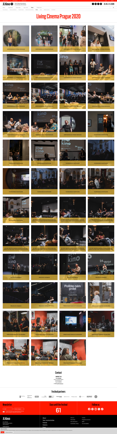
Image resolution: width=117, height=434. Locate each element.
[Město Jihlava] (36, 396)
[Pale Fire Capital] (59, 397)
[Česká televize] (66, 396)
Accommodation (85, 423)
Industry (45, 425)
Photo (37, 9)
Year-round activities (48, 420)
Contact (83, 417)
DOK (95, 3)
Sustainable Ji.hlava (75, 423)
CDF (101, 3)
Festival (45, 422)
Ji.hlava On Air (24, 0)
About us (72, 417)
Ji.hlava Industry (15, 0)
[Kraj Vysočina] (44, 397)
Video (41, 9)
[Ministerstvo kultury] (22, 397)
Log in (106, 0)
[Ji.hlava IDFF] (8, 4)
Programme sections (86, 419)
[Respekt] (89, 397)
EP (98, 3)
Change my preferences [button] (9, 432)
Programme (10, 7)
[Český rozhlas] (74, 396)
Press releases (5, 9)
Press (32, 7)
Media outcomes (46, 9)
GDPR (83, 421)
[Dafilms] (95, 396)
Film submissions (74, 421)
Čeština (112, 0)
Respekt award (21, 9)
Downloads (53, 9)
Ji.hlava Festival (5, 0)
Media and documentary (30, 9)
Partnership (73, 419)
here (20, 412)
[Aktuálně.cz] (82, 397)
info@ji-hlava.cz (60, 383)
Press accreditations (13, 9)
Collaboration (39, 7)
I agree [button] (2, 432)
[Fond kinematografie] (29, 396)
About (4, 7)
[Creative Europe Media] (51, 397)
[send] (12, 409)
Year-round (26, 7)
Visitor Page (18, 7)
